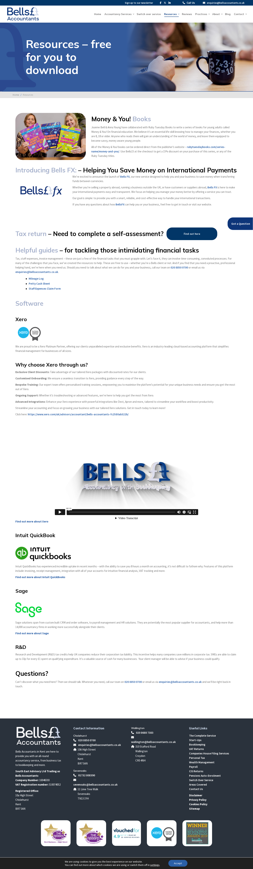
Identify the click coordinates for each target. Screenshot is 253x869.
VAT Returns (196, 749)
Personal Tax (197, 758)
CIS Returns (196, 771)
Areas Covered (198, 784)
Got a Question (240, 223)
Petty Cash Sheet (39, 283)
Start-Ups (195, 740)
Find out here (192, 233)
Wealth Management (201, 762)
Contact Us (196, 789)
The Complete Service (202, 735)
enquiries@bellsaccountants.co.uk (225, 2)
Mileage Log (36, 278)
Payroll (193, 767)
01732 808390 (86, 775)
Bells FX (125, 176)
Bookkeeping (197, 744)
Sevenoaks (79, 770)
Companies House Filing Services (209, 753)
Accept (178, 863)
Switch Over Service (201, 780)
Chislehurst (80, 735)
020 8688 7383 (144, 732)
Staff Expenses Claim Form (45, 288)
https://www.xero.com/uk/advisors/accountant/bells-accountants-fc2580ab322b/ (78, 414)
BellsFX (120, 204)
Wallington (137, 728)
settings (154, 865)
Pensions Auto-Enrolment (205, 775)
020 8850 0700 (179, 267)
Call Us (191, 2)
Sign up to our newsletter (139, 2)
